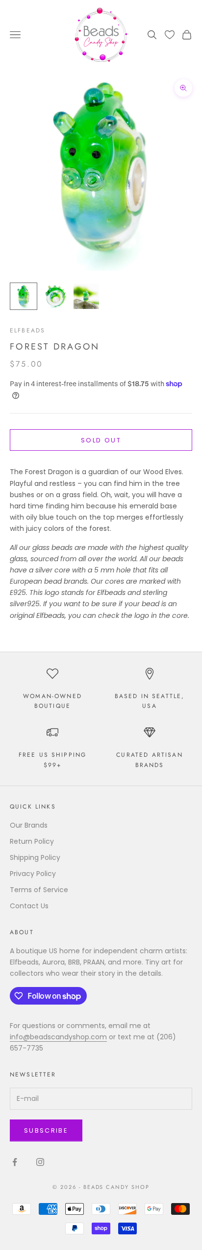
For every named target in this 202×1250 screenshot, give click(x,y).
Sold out (101, 440)
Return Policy (32, 841)
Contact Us (29, 906)
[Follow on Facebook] (15, 1162)
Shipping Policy (35, 857)
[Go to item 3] (86, 296)
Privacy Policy (33, 873)
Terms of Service (39, 890)
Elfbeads (27, 330)
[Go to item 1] (23, 296)
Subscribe (46, 1130)
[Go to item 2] (55, 296)
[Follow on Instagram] (40, 1162)
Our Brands (29, 825)
